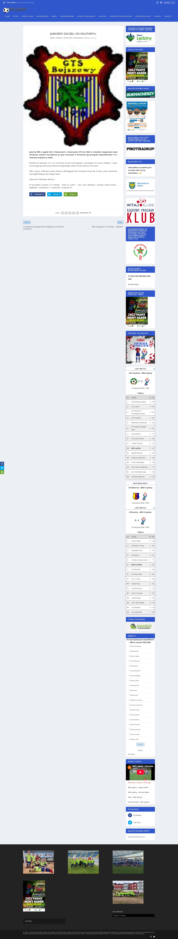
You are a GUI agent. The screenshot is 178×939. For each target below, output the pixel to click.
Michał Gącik (134, 695)
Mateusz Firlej (135, 739)
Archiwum (131, 754)
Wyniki (140, 750)
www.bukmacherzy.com (136, 837)
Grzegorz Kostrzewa (136, 705)
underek (58, 38)
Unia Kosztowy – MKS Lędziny (138, 802)
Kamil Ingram (134, 666)
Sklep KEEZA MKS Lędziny (143, 16)
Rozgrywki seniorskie (67, 16)
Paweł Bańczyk (135, 685)
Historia (15, 16)
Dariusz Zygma (135, 656)
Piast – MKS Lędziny (135, 797)
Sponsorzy (157, 16)
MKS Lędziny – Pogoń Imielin (138, 787)
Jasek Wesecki (135, 651)
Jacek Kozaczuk (135, 710)
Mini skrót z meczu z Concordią (139, 783)
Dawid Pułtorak (135, 715)
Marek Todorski (135, 724)
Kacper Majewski (135, 676)
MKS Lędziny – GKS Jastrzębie (138, 792)
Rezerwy (54, 16)
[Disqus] (73, 261)
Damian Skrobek (135, 729)
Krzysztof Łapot (135, 661)
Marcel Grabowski (136, 646)
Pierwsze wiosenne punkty (25, 2)
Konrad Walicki (135, 720)
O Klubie (7, 16)
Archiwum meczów (42, 16)
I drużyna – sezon (27, 16)
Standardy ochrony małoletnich (121, 16)
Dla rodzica (102, 16)
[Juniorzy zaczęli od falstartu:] (73, 96)
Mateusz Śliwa (135, 680)
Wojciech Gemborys (136, 700)
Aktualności (78, 38)
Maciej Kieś (134, 690)
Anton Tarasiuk (135, 734)
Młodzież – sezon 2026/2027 (86, 16)
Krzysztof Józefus (136, 671)
